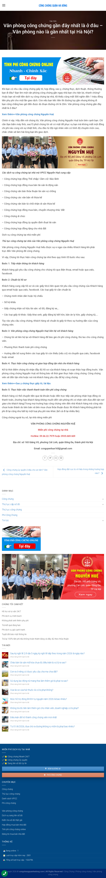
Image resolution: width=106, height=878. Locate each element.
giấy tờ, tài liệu (43, 383)
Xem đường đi (53, 769)
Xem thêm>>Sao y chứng (16, 383)
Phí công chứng (54, 775)
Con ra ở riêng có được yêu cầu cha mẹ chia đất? (34, 671)
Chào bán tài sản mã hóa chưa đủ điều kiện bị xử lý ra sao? (38, 662)
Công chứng (8, 499)
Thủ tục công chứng (12, 509)
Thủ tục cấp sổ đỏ (11, 504)
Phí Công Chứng (9, 515)
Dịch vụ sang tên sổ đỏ (12, 815)
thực (32, 383)
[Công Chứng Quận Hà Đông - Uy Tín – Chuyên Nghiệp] (53, 5)
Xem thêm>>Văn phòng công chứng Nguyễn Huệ (28, 114)
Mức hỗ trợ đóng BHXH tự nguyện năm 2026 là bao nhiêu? (38, 699)
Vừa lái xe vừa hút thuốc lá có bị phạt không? (31, 690)
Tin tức (53, 21)
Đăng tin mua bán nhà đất (13, 834)
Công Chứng (69, 871)
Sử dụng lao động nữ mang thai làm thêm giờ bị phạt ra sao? (39, 681)
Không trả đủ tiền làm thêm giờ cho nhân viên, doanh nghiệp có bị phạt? (44, 708)
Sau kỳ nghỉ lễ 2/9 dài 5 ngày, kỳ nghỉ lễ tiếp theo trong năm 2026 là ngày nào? (47, 653)
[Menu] (4, 5)
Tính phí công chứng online (14, 829)
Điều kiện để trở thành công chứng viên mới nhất (33, 717)
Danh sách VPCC (9, 798)
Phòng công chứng (84, 871)
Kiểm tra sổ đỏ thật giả (12, 820)
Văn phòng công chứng (12, 811)
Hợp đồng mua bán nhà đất (14, 825)
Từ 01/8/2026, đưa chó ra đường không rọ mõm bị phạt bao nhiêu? (42, 726)
